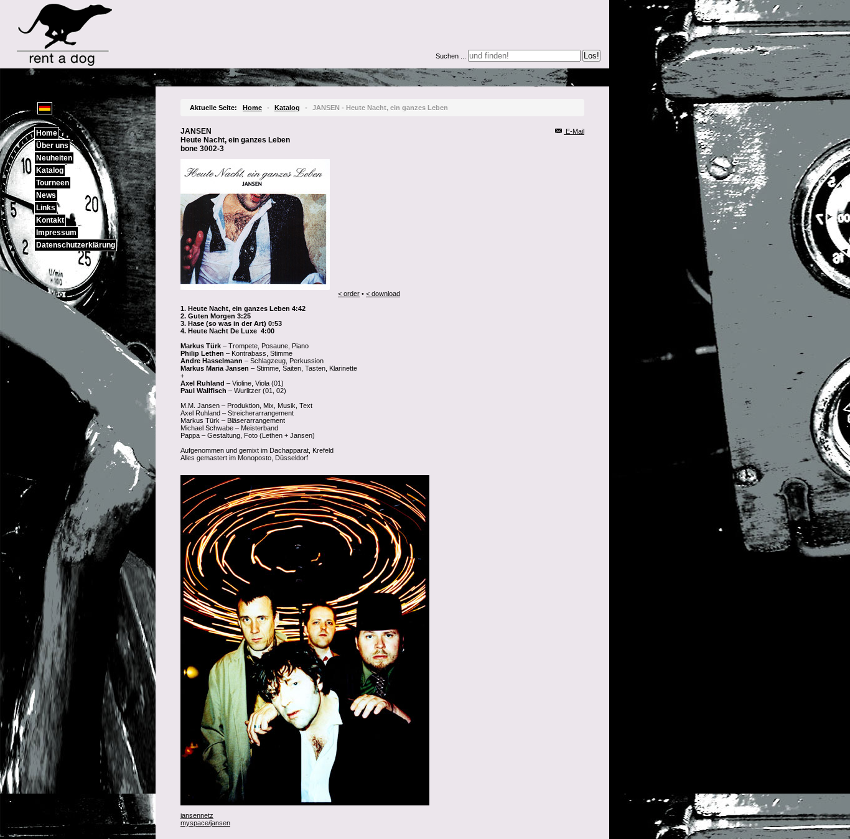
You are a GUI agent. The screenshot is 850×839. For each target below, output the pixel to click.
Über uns (52, 145)
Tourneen (52, 182)
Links (45, 207)
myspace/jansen (205, 823)
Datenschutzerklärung (75, 245)
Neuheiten (54, 158)
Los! (591, 55)
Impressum (56, 232)
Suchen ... (451, 56)
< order (349, 293)
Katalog (49, 170)
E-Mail (574, 131)
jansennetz (196, 815)
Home (46, 133)
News (46, 195)
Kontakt (50, 220)
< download (383, 293)
